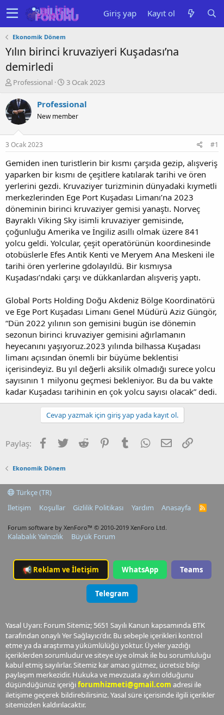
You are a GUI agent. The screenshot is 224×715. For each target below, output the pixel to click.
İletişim (19, 507)
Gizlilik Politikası (98, 507)
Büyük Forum (93, 536)
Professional (33, 82)
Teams (191, 570)
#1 (214, 144)
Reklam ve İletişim (61, 570)
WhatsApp (140, 570)
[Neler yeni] (191, 13)
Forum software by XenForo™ (87, 527)
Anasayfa (176, 507)
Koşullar (52, 507)
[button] (12, 13)
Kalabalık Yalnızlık (35, 536)
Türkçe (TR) (33, 492)
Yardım (143, 507)
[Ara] (211, 13)
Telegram (112, 593)
